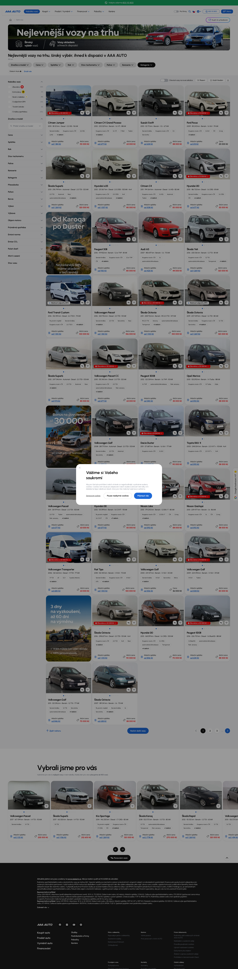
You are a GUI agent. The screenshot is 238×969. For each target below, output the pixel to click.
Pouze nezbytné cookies (118, 496)
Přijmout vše (143, 496)
